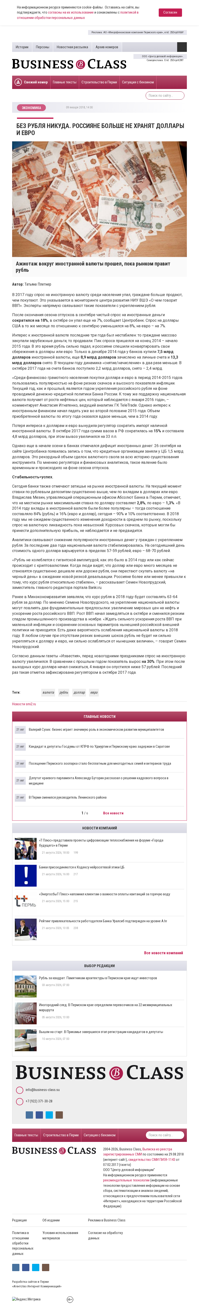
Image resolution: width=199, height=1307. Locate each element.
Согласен (170, 12)
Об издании (51, 1220)
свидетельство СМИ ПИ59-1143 (151, 1159)
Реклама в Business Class (106, 1220)
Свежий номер (36, 82)
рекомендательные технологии (126, 1180)
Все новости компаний (164, 953)
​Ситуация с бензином (138, 82)
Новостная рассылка (72, 47)
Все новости (113, 813)
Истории (22, 47)
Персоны (42, 47)
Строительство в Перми (99, 82)
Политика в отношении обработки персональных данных (22, 1243)
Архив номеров (107, 47)
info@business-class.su (43, 1090)
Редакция (19, 1220)
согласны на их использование (71, 12)
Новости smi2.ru (24, 704)
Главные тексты (64, 82)
